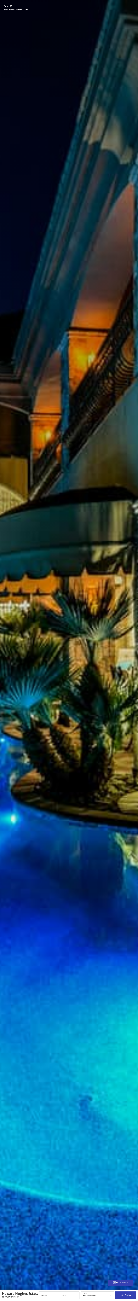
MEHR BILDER (122, 1283)
